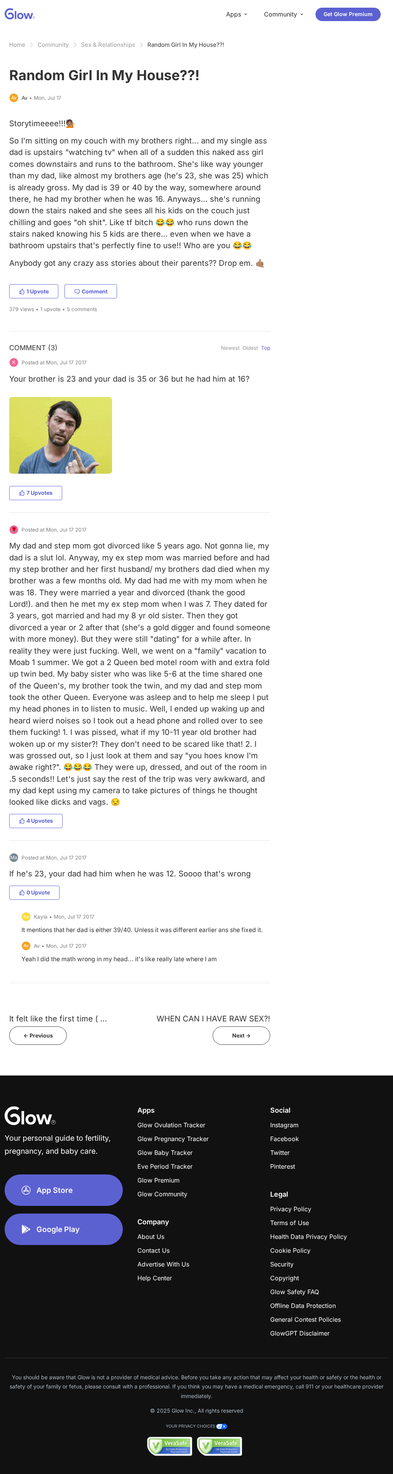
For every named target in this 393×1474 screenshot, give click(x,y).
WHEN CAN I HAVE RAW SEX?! (213, 1018)
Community (53, 44)
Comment (94, 291)
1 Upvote (37, 291)
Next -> (241, 1035)
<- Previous (38, 1035)
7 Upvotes (39, 492)
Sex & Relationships (108, 44)
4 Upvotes (39, 820)
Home (17, 44)
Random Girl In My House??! (185, 44)
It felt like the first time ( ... (58, 1018)
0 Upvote (38, 892)
